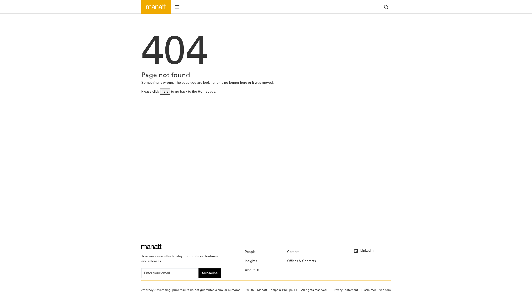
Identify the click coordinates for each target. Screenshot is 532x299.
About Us (252, 270)
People (250, 252)
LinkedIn (367, 250)
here (165, 91)
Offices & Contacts (301, 261)
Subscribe (210, 273)
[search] (386, 7)
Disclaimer (368, 290)
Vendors (385, 290)
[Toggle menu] (177, 7)
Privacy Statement (345, 290)
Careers (293, 252)
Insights (251, 261)
